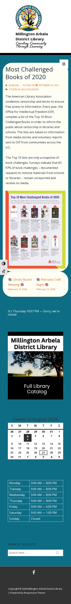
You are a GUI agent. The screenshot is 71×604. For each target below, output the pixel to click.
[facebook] (34, 573)
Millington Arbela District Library (31, 36)
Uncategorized (30, 89)
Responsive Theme (34, 592)
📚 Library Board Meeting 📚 (19, 284)
